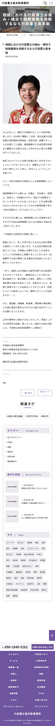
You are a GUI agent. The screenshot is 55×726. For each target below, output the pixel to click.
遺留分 (8, 578)
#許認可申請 (32, 416)
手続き (39, 554)
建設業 (15, 548)
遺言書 (42, 572)
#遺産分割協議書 (15, 416)
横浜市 (39, 578)
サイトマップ (41, 706)
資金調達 (24, 590)
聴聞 (8, 566)
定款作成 (11, 456)
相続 (4, 382)
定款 (43, 548)
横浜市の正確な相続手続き (15, 361)
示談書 (18, 554)
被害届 (29, 542)
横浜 (36, 542)
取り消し (21, 542)
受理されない (27, 566)
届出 (16, 578)
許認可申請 (34, 590)
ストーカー (10, 542)
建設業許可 (12, 461)
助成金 (15, 560)
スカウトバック (32, 548)
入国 (38, 584)
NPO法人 (9, 554)
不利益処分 (33, 560)
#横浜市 (44, 416)
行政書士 (9, 584)
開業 (44, 584)
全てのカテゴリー (14, 437)
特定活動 (30, 578)
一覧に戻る (27, 392)
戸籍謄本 (9, 572)
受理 (43, 542)
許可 (8, 560)
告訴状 (10, 451)
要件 (8, 548)
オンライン (20, 584)
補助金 (15, 596)
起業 (8, 596)
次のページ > (45, 393)
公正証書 (16, 566)
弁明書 (42, 560)
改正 (22, 548)
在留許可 (30, 584)
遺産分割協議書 (12, 590)
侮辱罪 (23, 560)
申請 (36, 566)
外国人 (10, 442)
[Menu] (51, 3)
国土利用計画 (29, 554)
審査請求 (19, 572)
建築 (35, 572)
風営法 (44, 590)
